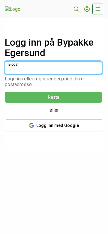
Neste (53, 97)
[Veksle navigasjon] (97, 9)
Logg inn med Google (57, 125)
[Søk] (76, 9)
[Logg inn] (87, 9)
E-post (13, 64)
